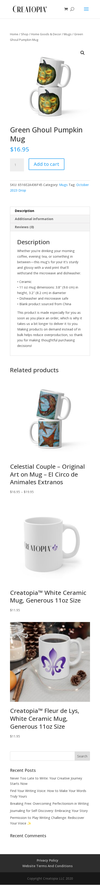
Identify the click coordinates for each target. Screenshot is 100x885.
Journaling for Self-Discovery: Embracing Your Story (49, 810)
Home (14, 34)
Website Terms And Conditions (47, 866)
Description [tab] (24, 210)
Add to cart (46, 164)
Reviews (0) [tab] (24, 227)
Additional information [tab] (34, 219)
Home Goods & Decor (46, 34)
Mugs (68, 34)
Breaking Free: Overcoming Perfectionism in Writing (49, 803)
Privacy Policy (47, 860)
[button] (82, 53)
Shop (24, 34)
